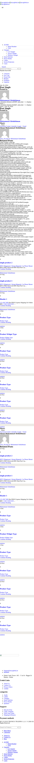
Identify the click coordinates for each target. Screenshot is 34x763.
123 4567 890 (4, 302)
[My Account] (1, 6)
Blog (5, 739)
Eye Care (6, 75)
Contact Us (7, 737)
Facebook (3, 126)
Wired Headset (12, 46)
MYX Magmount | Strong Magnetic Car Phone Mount (16, 266)
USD (5, 304)
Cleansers (7, 73)
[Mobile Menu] (0, 1)
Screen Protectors (9, 62)
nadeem (2, 326)
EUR (12, 304)
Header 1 (3, 299)
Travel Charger (12, 53)
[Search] (19, 69)
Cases (5, 63)
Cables (6, 60)
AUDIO (6, 45)
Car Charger (11, 52)
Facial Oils (7, 77)
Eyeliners (6, 80)
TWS (9, 48)
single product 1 (6, 281)
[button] (3, 67)
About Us (7, 735)
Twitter (8, 126)
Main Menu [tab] (7, 730)
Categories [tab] (7, 732)
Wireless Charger (13, 55)
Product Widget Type (8, 334)
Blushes (6, 79)
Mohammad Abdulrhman (10, 100)
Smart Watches (8, 57)
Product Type (5, 317)
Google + (19, 126)
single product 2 (6, 263)
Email (24, 126)
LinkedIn (13, 126)
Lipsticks (6, 82)
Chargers (6, 50)
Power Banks (8, 58)
